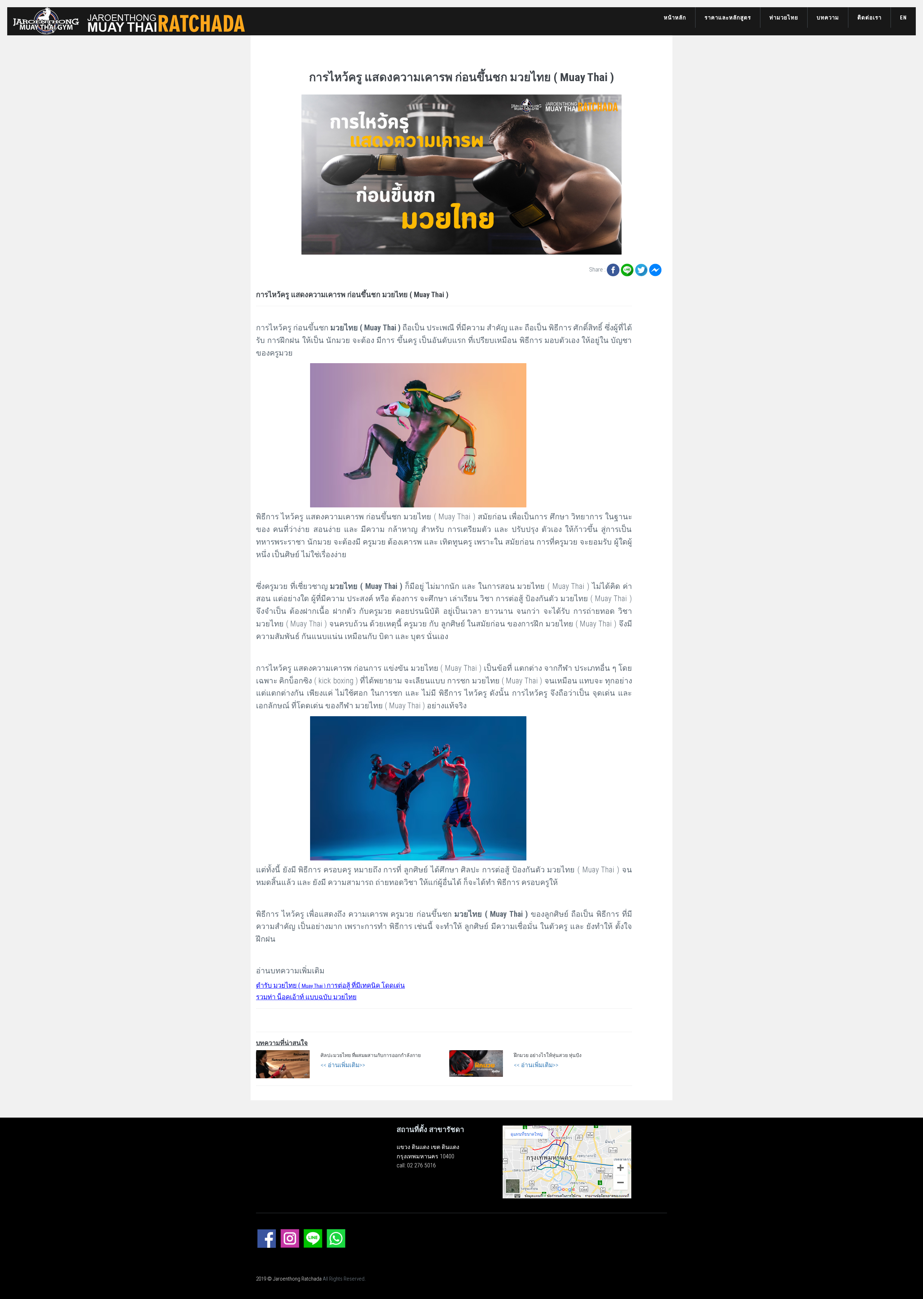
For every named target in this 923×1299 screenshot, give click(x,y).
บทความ (828, 17)
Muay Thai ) (330, 986)
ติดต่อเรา (869, 17)
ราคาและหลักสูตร (728, 17)
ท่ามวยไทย (783, 17)
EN (903, 17)
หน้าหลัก (675, 17)
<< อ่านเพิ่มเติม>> (343, 1065)
